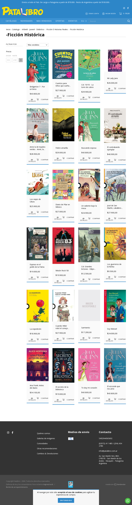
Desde (8, 56)
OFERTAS (60, 21)
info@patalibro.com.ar (108, 451)
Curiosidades (42, 443)
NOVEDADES (26, 21)
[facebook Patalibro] (128, 8)
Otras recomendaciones (47, 448)
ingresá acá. (48, 484)
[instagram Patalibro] (124, 8)
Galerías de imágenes (46, 438)
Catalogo (16, 29)
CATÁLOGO (11, 21)
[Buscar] (128, 21)
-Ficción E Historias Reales (57, 29)
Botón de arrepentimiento (17, 487)
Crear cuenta (94, 13)
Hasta (14, 56)
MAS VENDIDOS (44, 21)
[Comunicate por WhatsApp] (128, 501)
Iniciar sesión (110, 13)
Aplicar (21, 60)
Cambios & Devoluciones (47, 453)
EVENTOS (72, 21)
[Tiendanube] (115, 485)
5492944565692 (105, 438)
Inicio (8, 29)
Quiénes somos (43, 433)
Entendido (66, 500)
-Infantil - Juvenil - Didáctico (32, 29)
